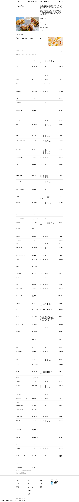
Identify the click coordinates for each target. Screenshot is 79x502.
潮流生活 (36, 1)
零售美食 (29, 54)
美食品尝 (32, 1)
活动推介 (41, 1)
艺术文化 (17, 483)
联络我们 (41, 487)
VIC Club (29, 486)
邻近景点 (41, 480)
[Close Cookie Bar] (77, 500)
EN (62, 1)
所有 (17, 54)
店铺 (28, 480)
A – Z (21, 51)
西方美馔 (36, 54)
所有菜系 (20, 54)
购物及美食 (45, 1)
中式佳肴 (26, 54)
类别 (17, 51)
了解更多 (23, 500)
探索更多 (49, 1)
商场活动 (17, 486)
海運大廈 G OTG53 (43, 18)
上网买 (29, 483)
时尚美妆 (29, 1)
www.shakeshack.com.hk (44, 27)
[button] (59, 1)
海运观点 (29, 494)
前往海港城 (41, 486)
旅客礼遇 (41, 479)
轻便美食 (41, 30)
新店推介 (29, 479)
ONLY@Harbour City (30, 487)
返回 (17, 4)
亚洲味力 (23, 54)
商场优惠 (17, 487)
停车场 (29, 493)
